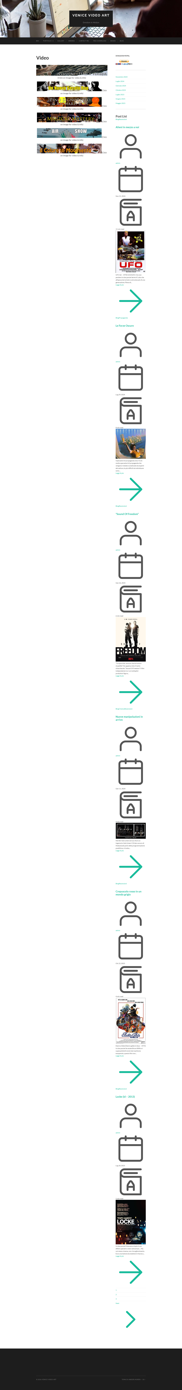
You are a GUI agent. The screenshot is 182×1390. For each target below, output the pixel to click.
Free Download (99, 41)
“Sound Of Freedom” (127, 513)
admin (118, 163)
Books (113, 41)
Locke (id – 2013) (125, 1096)
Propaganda (123, 318)
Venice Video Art (91, 15)
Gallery (60, 41)
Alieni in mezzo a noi (127, 127)
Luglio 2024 (120, 81)
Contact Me (84, 41)
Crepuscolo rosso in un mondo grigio (128, 893)
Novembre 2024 (121, 77)
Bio (37, 41)
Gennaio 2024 (121, 86)
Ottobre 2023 (121, 90)
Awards (71, 41)
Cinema (121, 709)
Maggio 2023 (120, 103)
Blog (122, 41)
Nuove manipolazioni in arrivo (129, 718)
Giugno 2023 (120, 99)
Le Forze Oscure (125, 325)
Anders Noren (135, 1379)
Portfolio (47, 41)
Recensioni (123, 119)
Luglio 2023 (120, 94)
